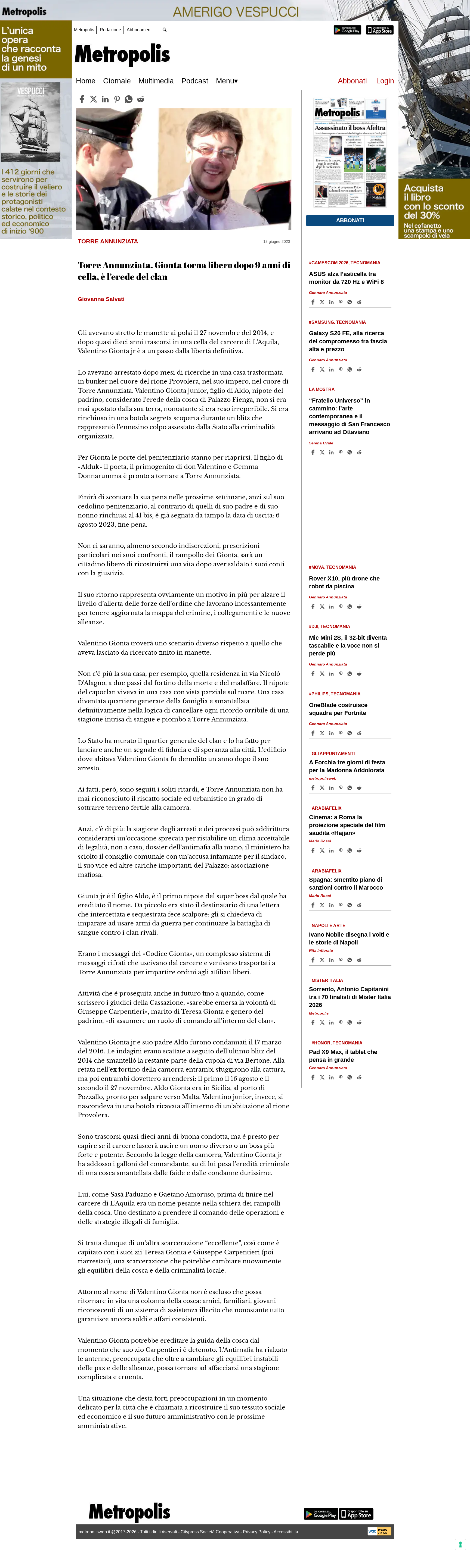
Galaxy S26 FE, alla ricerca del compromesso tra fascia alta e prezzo (348, 341)
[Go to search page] (164, 29)
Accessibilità (286, 1532)
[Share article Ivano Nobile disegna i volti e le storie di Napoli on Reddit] (360, 960)
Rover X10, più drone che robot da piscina (344, 582)
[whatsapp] (128, 99)
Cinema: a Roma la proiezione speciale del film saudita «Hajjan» (347, 825)
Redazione (110, 29)
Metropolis (84, 29)
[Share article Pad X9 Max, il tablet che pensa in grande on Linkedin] (332, 1077)
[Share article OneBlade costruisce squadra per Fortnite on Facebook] (313, 733)
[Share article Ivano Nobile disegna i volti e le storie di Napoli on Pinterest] (341, 960)
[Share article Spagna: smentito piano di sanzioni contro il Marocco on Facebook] (313, 905)
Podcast (194, 81)
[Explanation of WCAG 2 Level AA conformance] (379, 1534)
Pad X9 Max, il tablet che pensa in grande (343, 1055)
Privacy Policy (256, 1532)
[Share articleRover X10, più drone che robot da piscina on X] (323, 606)
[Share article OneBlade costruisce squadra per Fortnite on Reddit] (360, 733)
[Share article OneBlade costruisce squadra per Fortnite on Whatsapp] (350, 733)
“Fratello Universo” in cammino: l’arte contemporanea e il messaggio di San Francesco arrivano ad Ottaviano (349, 416)
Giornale (117, 81)
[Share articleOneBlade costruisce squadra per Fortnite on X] (323, 733)
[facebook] (81, 99)
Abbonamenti (140, 29)
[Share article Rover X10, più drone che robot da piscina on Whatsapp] (350, 606)
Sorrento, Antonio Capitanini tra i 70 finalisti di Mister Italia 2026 (350, 997)
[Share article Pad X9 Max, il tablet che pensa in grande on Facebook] (313, 1077)
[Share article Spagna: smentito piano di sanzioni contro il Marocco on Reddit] (360, 905)
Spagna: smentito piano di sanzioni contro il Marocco (346, 883)
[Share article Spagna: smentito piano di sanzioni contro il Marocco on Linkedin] (332, 905)
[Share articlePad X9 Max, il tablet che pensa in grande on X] (323, 1077)
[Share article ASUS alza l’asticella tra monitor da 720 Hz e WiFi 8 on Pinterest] (341, 302)
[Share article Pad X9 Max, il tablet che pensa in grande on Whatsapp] (350, 1077)
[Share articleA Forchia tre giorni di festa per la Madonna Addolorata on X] (323, 787)
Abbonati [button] (350, 220)
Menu (225, 81)
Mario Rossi (320, 841)
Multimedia (156, 81)
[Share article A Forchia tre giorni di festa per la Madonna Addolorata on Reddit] (360, 787)
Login (385, 81)
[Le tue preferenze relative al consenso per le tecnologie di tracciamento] (460, 1544)
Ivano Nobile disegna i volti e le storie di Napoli (349, 938)
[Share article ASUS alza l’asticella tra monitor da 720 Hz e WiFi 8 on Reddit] (360, 302)
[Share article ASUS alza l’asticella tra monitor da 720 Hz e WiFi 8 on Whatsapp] (350, 302)
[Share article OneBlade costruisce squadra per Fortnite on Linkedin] (332, 733)
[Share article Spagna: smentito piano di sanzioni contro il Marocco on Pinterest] (341, 905)
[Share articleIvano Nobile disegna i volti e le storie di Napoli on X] (323, 960)
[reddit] (140, 99)
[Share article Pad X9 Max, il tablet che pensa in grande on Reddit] (360, 1077)
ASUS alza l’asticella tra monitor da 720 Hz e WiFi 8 (346, 278)
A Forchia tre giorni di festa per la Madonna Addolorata (347, 766)
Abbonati (352, 81)
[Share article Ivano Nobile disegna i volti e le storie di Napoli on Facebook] (313, 960)
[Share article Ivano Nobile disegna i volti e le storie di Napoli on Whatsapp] (350, 960)
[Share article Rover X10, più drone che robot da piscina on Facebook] (313, 606)
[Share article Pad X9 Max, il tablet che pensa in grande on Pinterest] (341, 1077)
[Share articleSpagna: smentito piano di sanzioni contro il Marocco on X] (323, 905)
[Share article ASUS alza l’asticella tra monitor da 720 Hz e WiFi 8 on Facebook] (313, 302)
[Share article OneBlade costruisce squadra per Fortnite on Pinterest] (341, 733)
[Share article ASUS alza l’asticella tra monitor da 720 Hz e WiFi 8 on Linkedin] (332, 302)
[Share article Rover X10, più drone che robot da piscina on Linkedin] (332, 606)
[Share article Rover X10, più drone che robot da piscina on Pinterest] (341, 606)
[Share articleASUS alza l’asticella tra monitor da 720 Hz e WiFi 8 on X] (323, 302)
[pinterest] (117, 99)
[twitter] (93, 99)
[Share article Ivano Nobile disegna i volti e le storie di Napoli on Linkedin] (332, 960)
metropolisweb (322, 778)
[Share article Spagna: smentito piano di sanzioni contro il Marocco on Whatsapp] (350, 905)
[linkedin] (105, 99)
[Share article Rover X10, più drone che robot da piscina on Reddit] (360, 606)
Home (85, 81)
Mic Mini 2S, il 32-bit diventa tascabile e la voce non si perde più (348, 645)
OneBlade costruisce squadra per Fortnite (338, 709)
